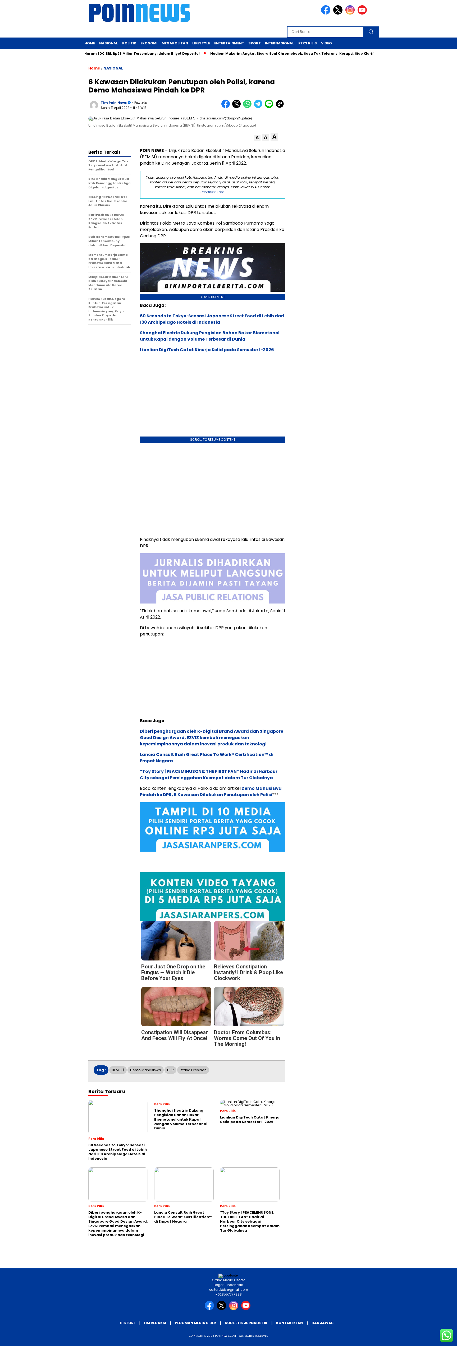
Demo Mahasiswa (145, 1070)
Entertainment (229, 43)
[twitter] (338, 13)
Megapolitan (175, 43)
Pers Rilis (307, 43)
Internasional (279, 43)
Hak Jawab (322, 1322)
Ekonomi (148, 43)
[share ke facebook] (226, 107)
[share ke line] (270, 107)
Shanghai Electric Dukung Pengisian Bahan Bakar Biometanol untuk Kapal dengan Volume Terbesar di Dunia (210, 336)
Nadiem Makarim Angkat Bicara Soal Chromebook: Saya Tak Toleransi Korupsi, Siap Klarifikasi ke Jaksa (295, 53)
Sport (254, 43)
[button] (257, 138)
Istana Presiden (193, 1070)
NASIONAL (113, 68)
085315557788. (212, 191)
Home (89, 43)
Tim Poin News (114, 102)
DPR (170, 1070)
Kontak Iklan (289, 1322)
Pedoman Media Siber (195, 1322)
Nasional (108, 43)
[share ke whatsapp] (248, 107)
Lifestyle (201, 43)
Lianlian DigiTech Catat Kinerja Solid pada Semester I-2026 (207, 350)
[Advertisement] (212, 488)
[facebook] (326, 13)
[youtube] (363, 13)
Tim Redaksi (154, 1322)
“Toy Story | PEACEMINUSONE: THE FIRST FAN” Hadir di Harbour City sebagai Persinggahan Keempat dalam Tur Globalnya (208, 774)
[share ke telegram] (259, 107)
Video (326, 43)
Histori (127, 1322)
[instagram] (351, 13)
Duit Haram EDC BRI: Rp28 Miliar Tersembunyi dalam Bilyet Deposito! (128, 53)
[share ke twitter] (237, 107)
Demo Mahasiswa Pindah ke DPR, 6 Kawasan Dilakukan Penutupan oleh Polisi (211, 791)
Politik (129, 43)
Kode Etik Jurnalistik (246, 1322)
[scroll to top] (439, 1337)
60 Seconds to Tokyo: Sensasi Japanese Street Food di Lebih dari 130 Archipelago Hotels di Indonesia (212, 319)
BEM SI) (118, 1070)
